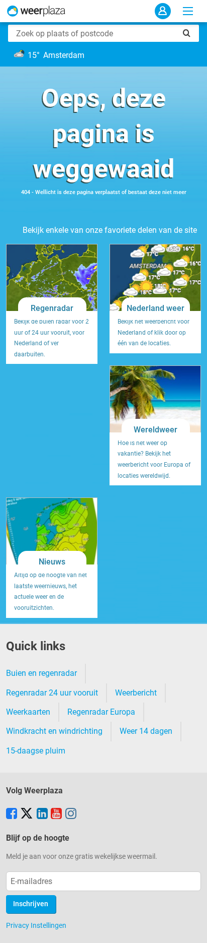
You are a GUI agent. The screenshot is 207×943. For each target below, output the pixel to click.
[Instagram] (70, 814)
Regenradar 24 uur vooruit (52, 693)
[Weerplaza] (36, 11)
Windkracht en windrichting (54, 731)
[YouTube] (56, 814)
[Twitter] (26, 814)
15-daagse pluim (35, 751)
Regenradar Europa (101, 712)
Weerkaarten (28, 712)
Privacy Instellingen (36, 925)
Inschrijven (30, 904)
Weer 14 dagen (146, 731)
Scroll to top (191, 927)
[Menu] (188, 11)
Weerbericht (136, 693)
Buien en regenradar (41, 673)
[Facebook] (11, 814)
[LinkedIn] (42, 814)
